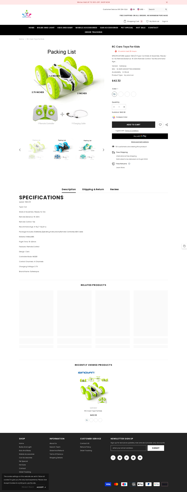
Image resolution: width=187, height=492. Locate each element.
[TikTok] (133, 457)
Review (114, 189)
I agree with (119, 131)
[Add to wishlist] (160, 124)
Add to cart (133, 124)
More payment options (140, 142)
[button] (20, 150)
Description (69, 189)
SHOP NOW (105, 2)
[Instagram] (119, 457)
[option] (61, 87)
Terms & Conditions (132, 131)
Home (21, 39)
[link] (36, 342)
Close (167, 2)
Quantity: (116, 102)
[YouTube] (140, 457)
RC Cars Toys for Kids (93, 411)
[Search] (158, 9)
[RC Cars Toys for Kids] (93, 387)
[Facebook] (113, 457)
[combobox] (156, 9)
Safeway (123, 66)
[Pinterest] (126, 457)
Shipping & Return (93, 189)
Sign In (165, 21)
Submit (156, 448)
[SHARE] (165, 125)
